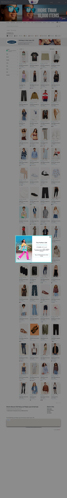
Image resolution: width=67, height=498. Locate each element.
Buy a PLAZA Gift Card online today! (41, 255)
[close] (50, 237)
